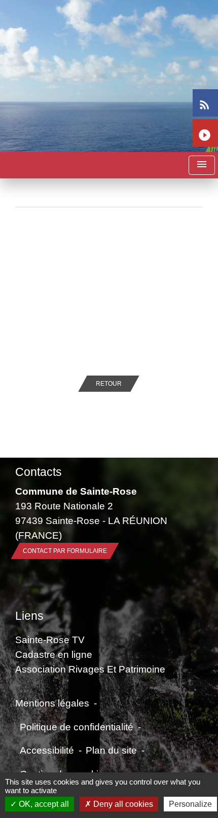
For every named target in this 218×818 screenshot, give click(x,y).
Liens (29, 615)
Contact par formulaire (65, 550)
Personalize (190, 804)
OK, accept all (43, 804)
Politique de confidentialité (76, 726)
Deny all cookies (122, 804)
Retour (109, 383)
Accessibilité (47, 750)
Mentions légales (52, 703)
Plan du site (111, 750)
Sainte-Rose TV (50, 639)
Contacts (38, 471)
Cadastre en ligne (53, 654)
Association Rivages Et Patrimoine (90, 669)
